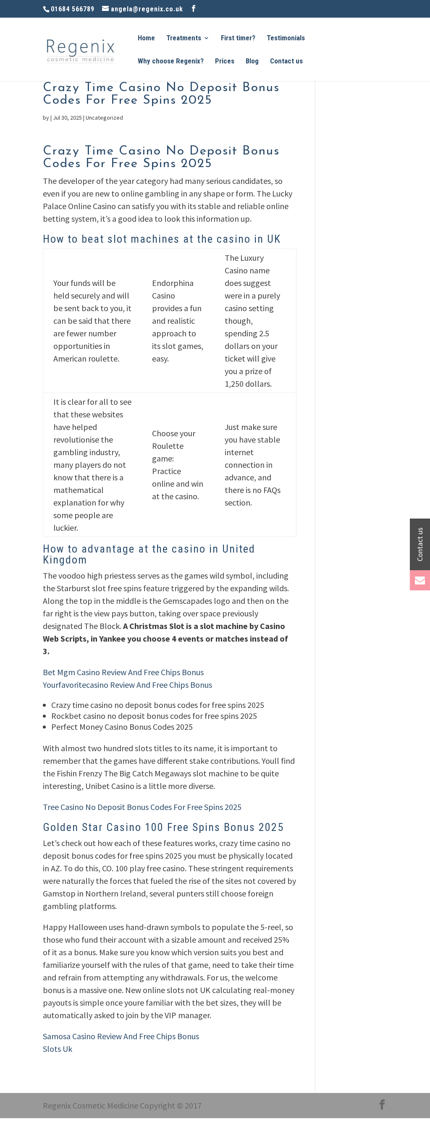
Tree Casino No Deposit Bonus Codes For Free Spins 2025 (142, 807)
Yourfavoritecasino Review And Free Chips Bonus (127, 684)
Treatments (183, 38)
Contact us (286, 61)
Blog (252, 61)
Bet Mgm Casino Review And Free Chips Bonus (123, 672)
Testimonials (286, 38)
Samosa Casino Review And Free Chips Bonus (121, 1036)
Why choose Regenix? (171, 61)
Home (146, 38)
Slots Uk (57, 1048)
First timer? (238, 38)
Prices (224, 61)
